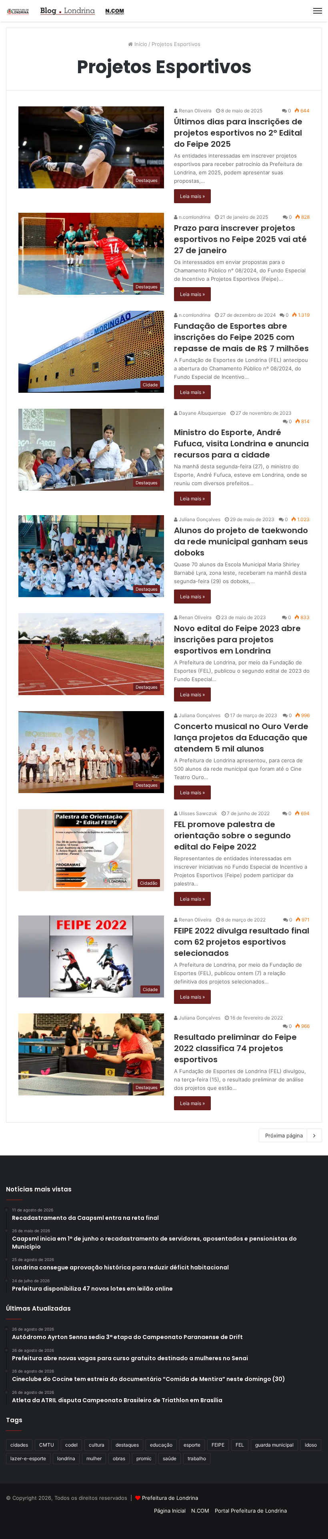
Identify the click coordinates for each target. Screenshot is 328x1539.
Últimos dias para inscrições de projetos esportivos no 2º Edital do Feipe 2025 (238, 133)
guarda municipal (274, 1445)
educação (161, 1445)
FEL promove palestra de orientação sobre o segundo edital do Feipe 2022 (232, 835)
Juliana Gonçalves (199, 519)
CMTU (46, 1445)
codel (71, 1445)
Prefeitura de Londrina (170, 1498)
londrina (66, 1458)
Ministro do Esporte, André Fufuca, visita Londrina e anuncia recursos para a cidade (241, 443)
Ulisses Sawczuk (197, 813)
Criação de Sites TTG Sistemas (307, 1499)
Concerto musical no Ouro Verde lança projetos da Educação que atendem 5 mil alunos (241, 737)
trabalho (197, 1458)
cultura (96, 1445)
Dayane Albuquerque (202, 413)
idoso (311, 1445)
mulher (94, 1458)
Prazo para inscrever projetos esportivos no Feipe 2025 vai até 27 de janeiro (240, 239)
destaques (127, 1445)
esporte (192, 1445)
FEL (240, 1445)
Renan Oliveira (195, 111)
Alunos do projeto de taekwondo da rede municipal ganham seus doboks (241, 541)
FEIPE (218, 1445)
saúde (169, 1458)
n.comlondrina (194, 217)
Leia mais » (192, 196)
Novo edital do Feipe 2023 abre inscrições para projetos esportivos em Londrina (237, 639)
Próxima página (284, 1135)
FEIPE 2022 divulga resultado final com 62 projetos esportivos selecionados (241, 942)
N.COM (200, 1510)
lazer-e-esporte (28, 1458)
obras (119, 1458)
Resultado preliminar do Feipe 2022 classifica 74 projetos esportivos (235, 1048)
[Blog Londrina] (66, 11)
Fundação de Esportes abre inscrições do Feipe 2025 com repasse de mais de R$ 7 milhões (241, 337)
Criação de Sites (164, 1524)
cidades (19, 1445)
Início (140, 44)
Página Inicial (170, 1510)
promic (144, 1458)
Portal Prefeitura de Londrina (251, 1510)
